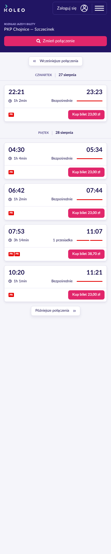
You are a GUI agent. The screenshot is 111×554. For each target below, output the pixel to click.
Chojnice (21, 29)
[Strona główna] (14, 8)
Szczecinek (44, 29)
